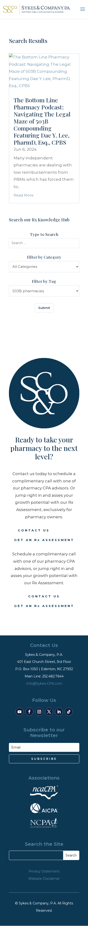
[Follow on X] (49, 712)
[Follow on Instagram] (39, 712)
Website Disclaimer (44, 878)
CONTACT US (34, 530)
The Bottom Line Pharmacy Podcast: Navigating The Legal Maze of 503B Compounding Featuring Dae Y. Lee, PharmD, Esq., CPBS (42, 121)
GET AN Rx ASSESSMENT (44, 540)
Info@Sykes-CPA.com (44, 683)
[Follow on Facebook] (29, 712)
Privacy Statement (44, 871)
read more (24, 195)
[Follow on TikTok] (69, 712)
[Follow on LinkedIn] (59, 712)
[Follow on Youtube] (19, 712)
